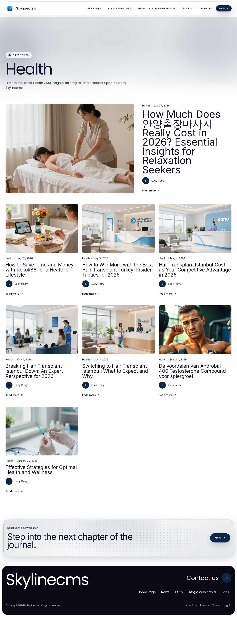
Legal (227, 605)
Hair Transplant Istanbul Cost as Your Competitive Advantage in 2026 (195, 270)
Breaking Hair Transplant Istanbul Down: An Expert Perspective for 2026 (34, 371)
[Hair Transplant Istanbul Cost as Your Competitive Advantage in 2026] (195, 228)
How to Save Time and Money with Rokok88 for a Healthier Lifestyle (40, 270)
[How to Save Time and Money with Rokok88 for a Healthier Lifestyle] (42, 228)
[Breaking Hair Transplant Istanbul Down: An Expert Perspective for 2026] (42, 329)
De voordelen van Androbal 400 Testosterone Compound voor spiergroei (192, 371)
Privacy (204, 605)
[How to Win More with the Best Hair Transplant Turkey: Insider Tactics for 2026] (118, 228)
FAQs (179, 592)
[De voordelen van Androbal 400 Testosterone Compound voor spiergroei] (195, 329)
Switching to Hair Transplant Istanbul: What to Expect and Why (115, 371)
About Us (191, 605)
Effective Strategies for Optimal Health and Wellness (41, 469)
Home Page (147, 592)
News (218, 537)
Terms (216, 605)
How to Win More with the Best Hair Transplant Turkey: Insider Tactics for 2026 (117, 270)
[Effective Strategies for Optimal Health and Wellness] (42, 431)
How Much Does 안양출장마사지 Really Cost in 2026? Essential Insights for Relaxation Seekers (181, 142)
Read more (149, 190)
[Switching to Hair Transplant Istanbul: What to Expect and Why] (118, 329)
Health (146, 105)
